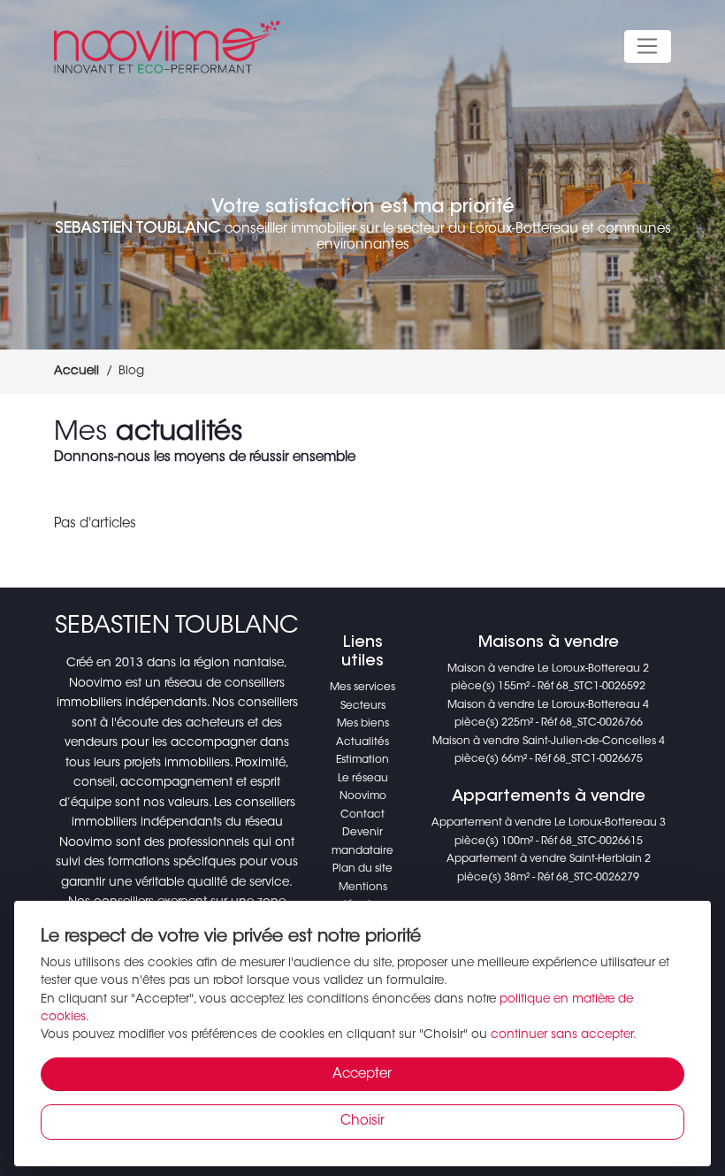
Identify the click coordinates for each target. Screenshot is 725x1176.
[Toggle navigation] (647, 47)
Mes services (362, 687)
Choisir (362, 1121)
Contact (362, 815)
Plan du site (362, 869)
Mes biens (363, 724)
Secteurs (362, 706)
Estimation (362, 760)
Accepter (362, 1074)
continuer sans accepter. (564, 1035)
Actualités (362, 742)
